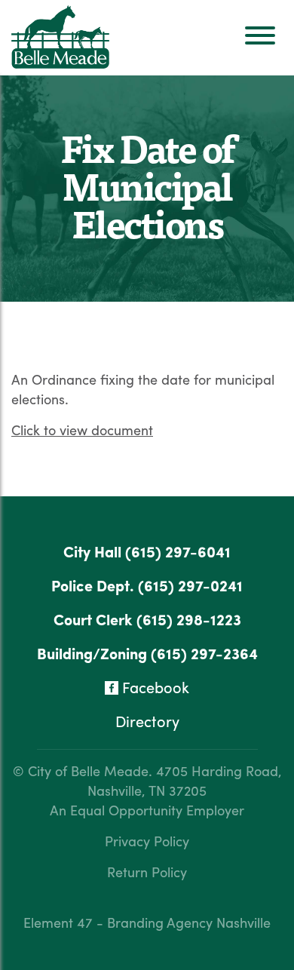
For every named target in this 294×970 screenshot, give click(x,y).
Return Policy (147, 871)
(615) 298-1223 (188, 619)
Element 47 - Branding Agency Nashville (147, 922)
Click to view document (82, 429)
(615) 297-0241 (190, 585)
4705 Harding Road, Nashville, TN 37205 (184, 780)
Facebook (153, 687)
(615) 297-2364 (204, 653)
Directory (147, 721)
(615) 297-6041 (178, 551)
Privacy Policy (147, 840)
